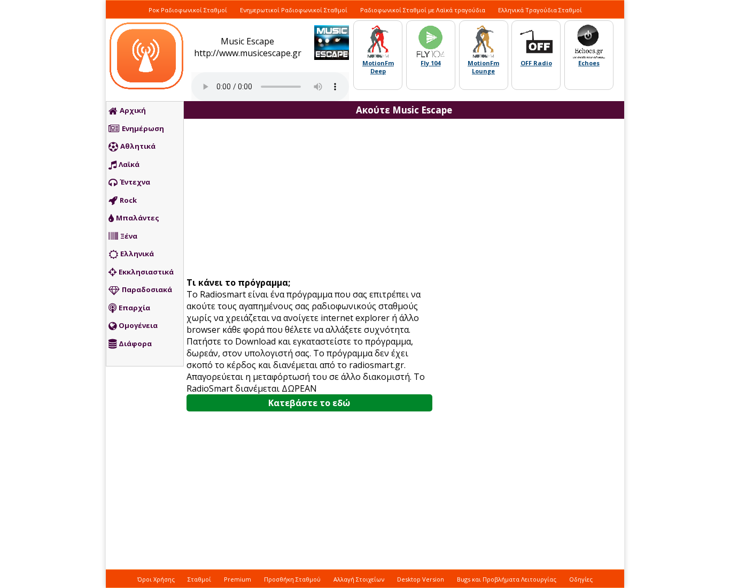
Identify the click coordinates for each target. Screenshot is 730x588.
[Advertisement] (313, 199)
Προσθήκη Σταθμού (292, 579)
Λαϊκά (129, 164)
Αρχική (133, 110)
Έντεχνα (135, 182)
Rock (128, 200)
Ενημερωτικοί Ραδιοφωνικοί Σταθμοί (293, 10)
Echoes (589, 63)
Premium (237, 579)
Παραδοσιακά (147, 289)
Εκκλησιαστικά (146, 272)
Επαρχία (134, 307)
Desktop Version (420, 579)
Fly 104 (430, 63)
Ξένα (128, 236)
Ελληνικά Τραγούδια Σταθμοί (540, 10)
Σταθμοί (199, 579)
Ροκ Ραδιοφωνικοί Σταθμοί (188, 10)
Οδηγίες (581, 579)
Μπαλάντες (137, 218)
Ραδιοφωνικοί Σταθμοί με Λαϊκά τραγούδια (422, 10)
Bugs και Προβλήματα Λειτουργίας (506, 579)
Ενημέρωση (143, 128)
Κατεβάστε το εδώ (309, 403)
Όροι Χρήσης (156, 579)
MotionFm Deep (378, 67)
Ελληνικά (137, 253)
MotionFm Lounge (483, 67)
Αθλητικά (138, 146)
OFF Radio (536, 63)
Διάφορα (135, 343)
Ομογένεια (138, 325)
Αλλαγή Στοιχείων (358, 579)
